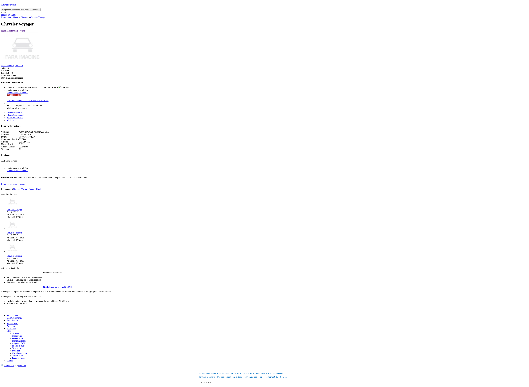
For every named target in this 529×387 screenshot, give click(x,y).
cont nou (22, 365)
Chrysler (24, 17)
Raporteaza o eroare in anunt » (14, 184)
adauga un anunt (8, 15)
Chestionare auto (19, 353)
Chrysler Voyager (38, 17)
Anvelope (11, 326)
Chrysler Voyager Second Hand (27, 189)
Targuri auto (17, 356)
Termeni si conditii (207, 377)
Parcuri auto (235, 374)
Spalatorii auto (18, 346)
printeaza (10, 120)
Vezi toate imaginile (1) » (12, 65)
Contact (284, 377)
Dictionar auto (18, 358)
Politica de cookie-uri (253, 377)
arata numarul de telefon (17, 92)
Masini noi (11, 328)
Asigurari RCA (18, 343)
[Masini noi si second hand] (2, 365)
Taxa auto (16, 348)
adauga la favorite (14, 113)
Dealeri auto (17, 338)
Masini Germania (14, 318)
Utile (9, 331)
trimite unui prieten (15, 117)
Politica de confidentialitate (229, 377)
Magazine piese (19, 341)
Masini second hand (9, 17)
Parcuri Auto (12, 320)
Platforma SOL (271, 377)
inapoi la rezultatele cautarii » (13, 31)
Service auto (261, 374)
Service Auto (12, 323)
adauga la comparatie (16, 115)
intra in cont (9, 365)
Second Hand (12, 315)
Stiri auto (16, 333)
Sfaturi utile (17, 336)
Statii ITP (16, 351)
